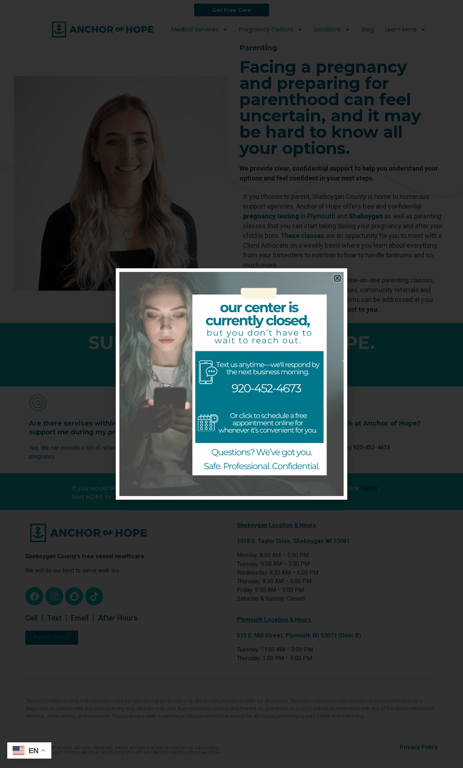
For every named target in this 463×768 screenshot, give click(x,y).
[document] (231, 384)
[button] (337, 278)
